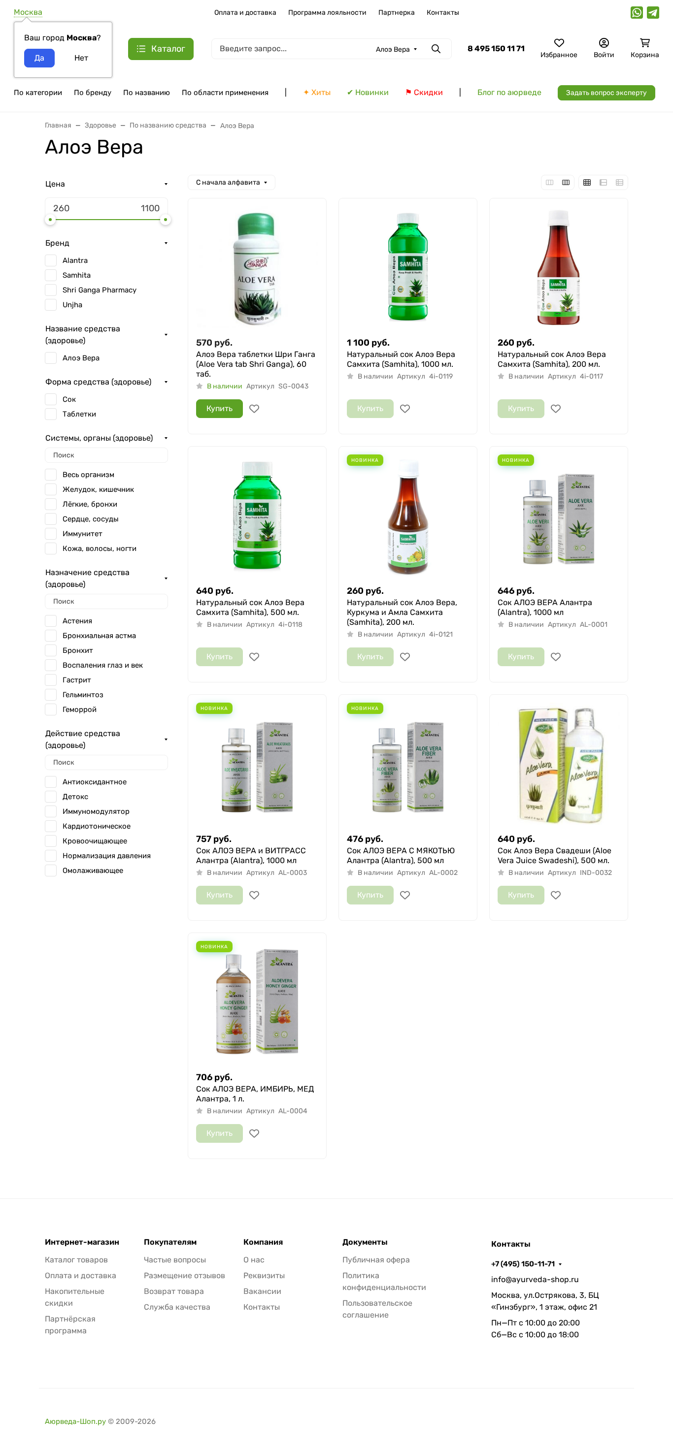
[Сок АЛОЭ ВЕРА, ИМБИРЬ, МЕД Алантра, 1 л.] (257, 1002)
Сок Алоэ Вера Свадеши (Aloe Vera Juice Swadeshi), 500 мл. (554, 855)
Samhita (77, 275)
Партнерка (396, 12)
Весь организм (88, 474)
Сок (69, 399)
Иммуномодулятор (96, 811)
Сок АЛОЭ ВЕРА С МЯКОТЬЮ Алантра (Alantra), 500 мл (401, 855)
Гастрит (77, 680)
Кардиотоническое (97, 826)
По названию (146, 92)
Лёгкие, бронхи (90, 504)
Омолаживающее (93, 870)
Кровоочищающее (95, 841)
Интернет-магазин (82, 1242)
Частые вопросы (175, 1259)
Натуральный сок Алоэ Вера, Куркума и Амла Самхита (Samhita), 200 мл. (402, 612)
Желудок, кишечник (98, 489)
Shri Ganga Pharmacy (99, 290)
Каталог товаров (76, 1259)
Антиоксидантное (95, 781)
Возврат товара (174, 1291)
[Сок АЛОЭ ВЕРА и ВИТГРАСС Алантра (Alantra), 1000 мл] (257, 764)
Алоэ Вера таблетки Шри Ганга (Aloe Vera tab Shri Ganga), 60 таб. (255, 364)
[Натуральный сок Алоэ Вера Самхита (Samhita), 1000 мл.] (408, 267)
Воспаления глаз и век (103, 665)
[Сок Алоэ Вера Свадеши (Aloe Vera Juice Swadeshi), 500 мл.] (559, 764)
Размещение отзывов (184, 1275)
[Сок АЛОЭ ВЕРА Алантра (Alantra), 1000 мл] (559, 515)
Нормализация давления (107, 855)
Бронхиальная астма (99, 635)
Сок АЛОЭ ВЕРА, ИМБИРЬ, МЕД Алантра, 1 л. (255, 1093)
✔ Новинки (368, 92)
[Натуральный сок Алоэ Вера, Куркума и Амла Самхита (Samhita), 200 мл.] (408, 515)
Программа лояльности (327, 12)
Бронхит (78, 650)
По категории (38, 92)
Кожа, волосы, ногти (99, 548)
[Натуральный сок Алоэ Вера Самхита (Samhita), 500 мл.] (257, 515)
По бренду (92, 92)
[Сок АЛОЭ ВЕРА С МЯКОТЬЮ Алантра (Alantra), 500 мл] (408, 764)
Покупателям (170, 1242)
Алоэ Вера (81, 358)
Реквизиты (264, 1275)
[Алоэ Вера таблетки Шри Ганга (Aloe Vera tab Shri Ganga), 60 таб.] (257, 267)
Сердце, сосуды (91, 519)
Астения (77, 620)
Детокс (75, 796)
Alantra (75, 260)
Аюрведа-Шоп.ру (75, 1421)
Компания (263, 1242)
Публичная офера (376, 1259)
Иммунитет (82, 533)
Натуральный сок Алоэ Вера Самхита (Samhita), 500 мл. (250, 607)
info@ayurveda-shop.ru (535, 1279)
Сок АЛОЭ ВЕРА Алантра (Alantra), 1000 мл (545, 607)
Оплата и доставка (245, 12)
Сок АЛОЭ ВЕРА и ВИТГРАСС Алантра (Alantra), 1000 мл (251, 855)
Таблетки (79, 414)
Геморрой (80, 709)
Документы (365, 1242)
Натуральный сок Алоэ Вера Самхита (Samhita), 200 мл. (552, 359)
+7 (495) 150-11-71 (523, 1263)
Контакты (443, 12)
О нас (254, 1259)
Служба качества (177, 1307)
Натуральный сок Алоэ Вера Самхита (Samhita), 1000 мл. (401, 359)
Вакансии (262, 1291)
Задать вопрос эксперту (606, 93)
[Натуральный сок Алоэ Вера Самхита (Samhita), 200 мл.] (559, 267)
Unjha (72, 304)
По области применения (225, 92)
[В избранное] (254, 408)
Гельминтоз (83, 694)
